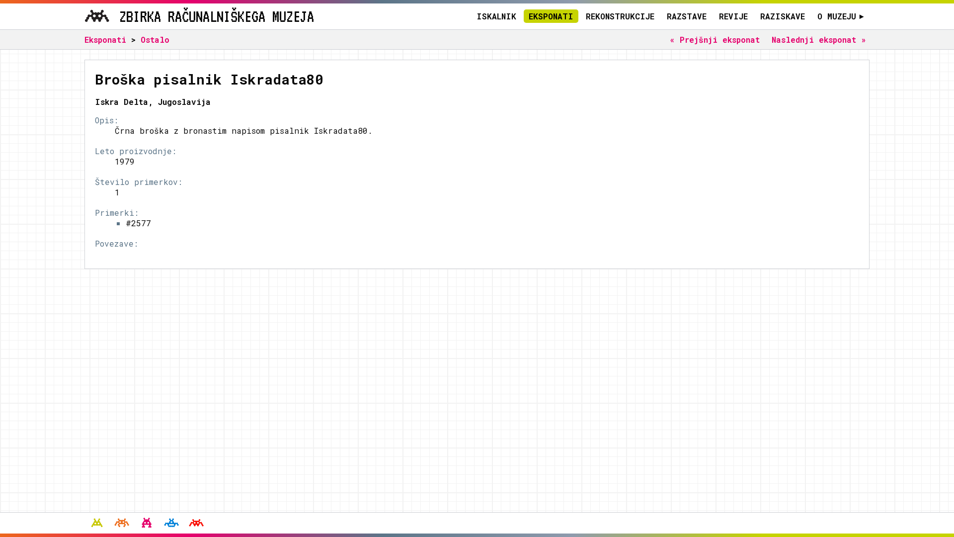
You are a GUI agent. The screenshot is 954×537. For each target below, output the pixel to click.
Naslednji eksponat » (819, 39)
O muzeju (840, 16)
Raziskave (782, 16)
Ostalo (155, 39)
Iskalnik (496, 16)
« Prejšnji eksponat (715, 39)
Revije (733, 16)
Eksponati (551, 16)
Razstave (687, 16)
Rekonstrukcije (620, 16)
